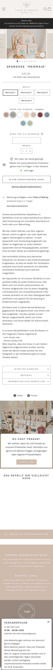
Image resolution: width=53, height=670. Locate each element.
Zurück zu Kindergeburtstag (28, 534)
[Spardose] (5, 510)
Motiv (26, 87)
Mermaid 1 (10, 92)
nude (33, 115)
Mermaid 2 (26, 92)
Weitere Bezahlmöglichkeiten (26, 186)
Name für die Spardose (25, 134)
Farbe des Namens (26, 109)
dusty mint (30, 123)
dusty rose (6, 115)
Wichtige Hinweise (26, 369)
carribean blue (23, 123)
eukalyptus (13, 115)
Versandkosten (33, 77)
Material (26, 375)
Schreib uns (26, 462)
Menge (26, 146)
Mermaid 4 (26, 100)
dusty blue (47, 115)
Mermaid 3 (42, 92)
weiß (20, 115)
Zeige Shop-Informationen (17, 206)
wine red (40, 115)
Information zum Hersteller (26, 381)
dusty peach (26, 115)
